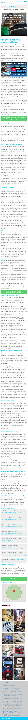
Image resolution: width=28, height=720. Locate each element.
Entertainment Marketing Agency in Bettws (12, 701)
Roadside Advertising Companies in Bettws (12, 691)
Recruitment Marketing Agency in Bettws (12, 708)
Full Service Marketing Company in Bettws (11, 712)
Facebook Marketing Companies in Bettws (12, 694)
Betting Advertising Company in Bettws (11, 702)
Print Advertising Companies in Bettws (11, 688)
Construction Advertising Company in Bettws (13, 704)
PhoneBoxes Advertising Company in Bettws (13, 698)
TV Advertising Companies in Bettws (11, 687)
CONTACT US (14, 579)
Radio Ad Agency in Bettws (9, 685)
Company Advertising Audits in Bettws (11, 715)
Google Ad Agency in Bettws (9, 692)
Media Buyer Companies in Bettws (10, 709)
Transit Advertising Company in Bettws (11, 697)
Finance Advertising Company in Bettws (12, 705)
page (2, 260)
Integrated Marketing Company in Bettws (11, 682)
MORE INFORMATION (14, 292)
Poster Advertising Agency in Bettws (11, 689)
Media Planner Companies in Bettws (10, 711)
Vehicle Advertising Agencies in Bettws (11, 707)
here (2, 161)
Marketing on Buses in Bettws (9, 695)
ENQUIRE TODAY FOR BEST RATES (14, 118)
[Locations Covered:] (1, 2)
